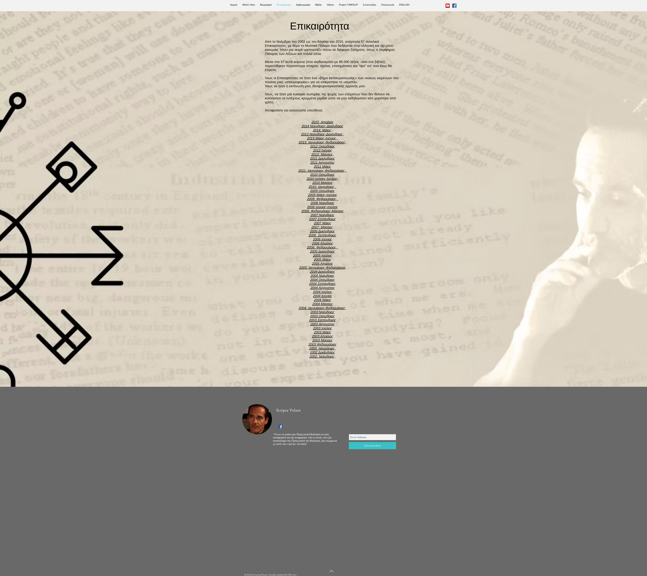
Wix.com (292, 574)
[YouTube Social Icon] (447, 6)
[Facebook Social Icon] (454, 6)
